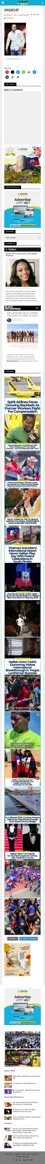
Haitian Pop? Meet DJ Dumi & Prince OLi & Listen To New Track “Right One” (25, 1137)
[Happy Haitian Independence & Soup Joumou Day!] (8, 1078)
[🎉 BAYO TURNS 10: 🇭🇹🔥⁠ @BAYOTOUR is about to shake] (22, 506)
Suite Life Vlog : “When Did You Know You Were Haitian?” (26, 1091)
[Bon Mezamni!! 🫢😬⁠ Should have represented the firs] (22, 730)
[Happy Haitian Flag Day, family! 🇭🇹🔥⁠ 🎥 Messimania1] (22, 879)
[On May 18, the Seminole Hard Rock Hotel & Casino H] (22, 581)
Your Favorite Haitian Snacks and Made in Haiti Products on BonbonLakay (25, 1103)
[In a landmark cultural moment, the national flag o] (22, 804)
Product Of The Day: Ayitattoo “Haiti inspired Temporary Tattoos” (27, 1118)
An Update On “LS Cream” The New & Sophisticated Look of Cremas (24, 1110)
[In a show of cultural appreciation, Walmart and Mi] (22, 544)
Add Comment (24, 15)
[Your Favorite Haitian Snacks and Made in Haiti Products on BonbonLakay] (8, 1104)
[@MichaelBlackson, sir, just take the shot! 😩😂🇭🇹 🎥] (22, 432)
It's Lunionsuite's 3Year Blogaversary (24, 1083)
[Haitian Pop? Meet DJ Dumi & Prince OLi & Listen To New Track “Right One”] (8, 1138)
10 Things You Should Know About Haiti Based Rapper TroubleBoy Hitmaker (25, 1144)
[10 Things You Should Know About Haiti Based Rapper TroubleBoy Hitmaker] (8, 1145)
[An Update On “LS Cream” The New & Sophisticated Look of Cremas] (8, 1111)
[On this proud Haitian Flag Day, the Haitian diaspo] (22, 767)
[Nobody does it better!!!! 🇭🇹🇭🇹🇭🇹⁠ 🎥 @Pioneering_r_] (22, 693)
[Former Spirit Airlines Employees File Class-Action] (22, 395)
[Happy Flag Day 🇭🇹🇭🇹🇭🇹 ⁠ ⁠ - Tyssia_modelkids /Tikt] (22, 916)
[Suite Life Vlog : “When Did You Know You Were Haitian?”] (8, 1091)
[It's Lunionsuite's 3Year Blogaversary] (8, 1085)
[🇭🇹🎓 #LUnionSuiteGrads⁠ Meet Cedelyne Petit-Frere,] (22, 618)
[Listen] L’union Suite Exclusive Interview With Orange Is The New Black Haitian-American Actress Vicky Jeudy (25, 1130)
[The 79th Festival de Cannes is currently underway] (22, 842)
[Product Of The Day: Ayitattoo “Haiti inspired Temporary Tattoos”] (8, 1118)
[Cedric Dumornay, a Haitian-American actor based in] (22, 655)
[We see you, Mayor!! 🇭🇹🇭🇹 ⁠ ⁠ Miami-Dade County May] (22, 469)
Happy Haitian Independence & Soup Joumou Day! (26, 1077)
